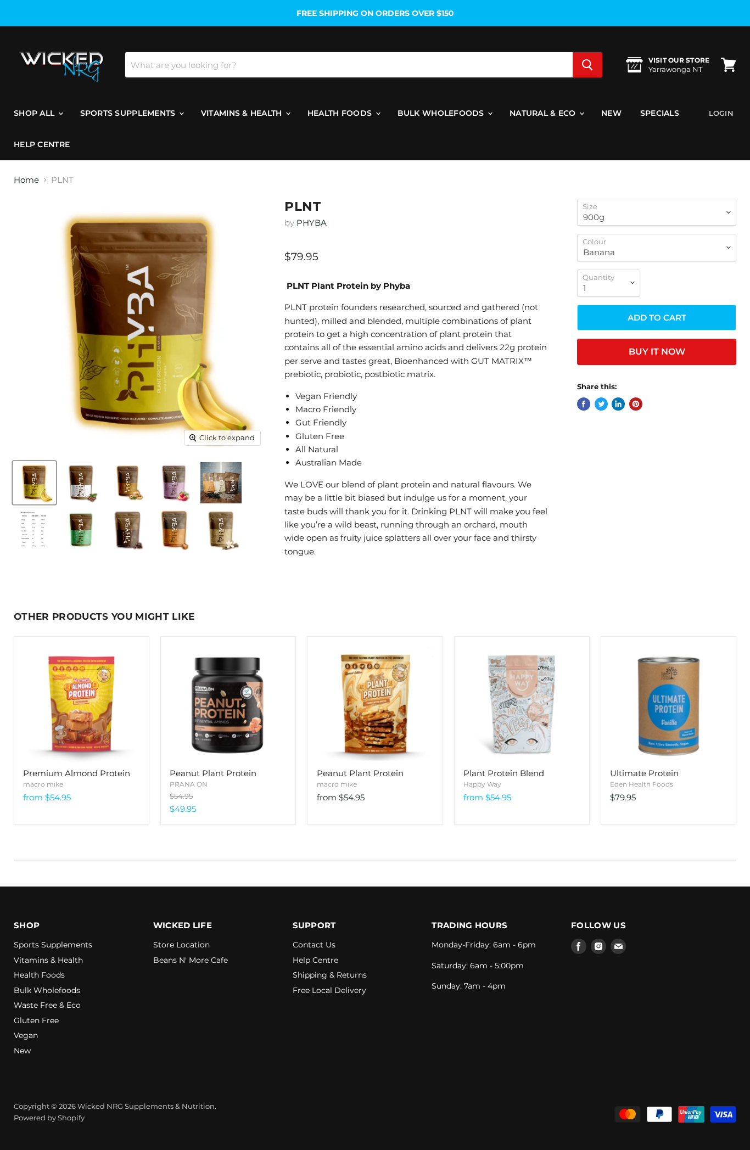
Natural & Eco (544, 113)
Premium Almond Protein (76, 773)
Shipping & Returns (330, 975)
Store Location (181, 945)
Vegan (26, 1035)
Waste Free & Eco (47, 1005)
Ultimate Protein (644, 773)
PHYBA (311, 222)
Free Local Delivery (329, 990)
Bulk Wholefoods (442, 113)
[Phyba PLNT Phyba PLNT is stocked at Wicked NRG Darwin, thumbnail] (221, 482)
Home (26, 179)
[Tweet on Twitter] (601, 404)
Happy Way (482, 784)
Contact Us (314, 945)
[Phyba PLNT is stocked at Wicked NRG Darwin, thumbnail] (34, 482)
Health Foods (340, 113)
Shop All (35, 113)
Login (721, 113)
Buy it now (657, 351)
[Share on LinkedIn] (618, 404)
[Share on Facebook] (583, 404)
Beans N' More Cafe (190, 960)
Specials (659, 113)
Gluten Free (36, 1020)
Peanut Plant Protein (213, 773)
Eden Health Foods (641, 784)
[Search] (587, 64)
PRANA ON (189, 784)
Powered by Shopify (49, 1117)
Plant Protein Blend (503, 773)
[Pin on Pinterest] (635, 404)
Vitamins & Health (242, 113)
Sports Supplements (129, 113)
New (611, 113)
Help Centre (42, 144)
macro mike (43, 784)
